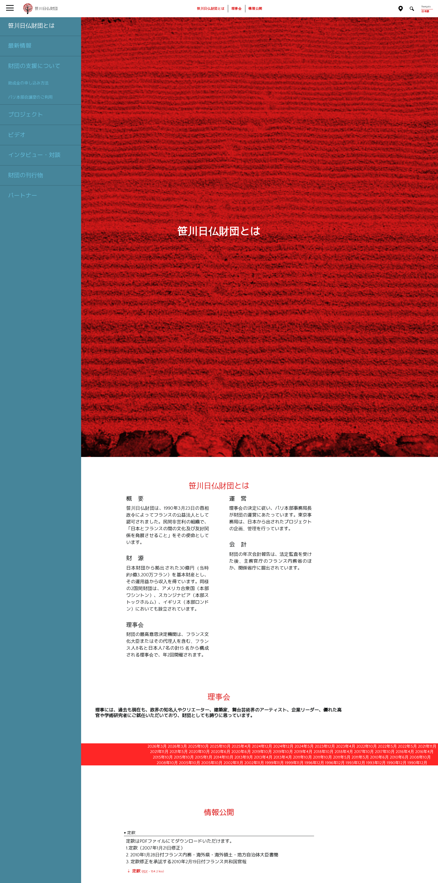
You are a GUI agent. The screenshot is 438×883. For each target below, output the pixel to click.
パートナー (22, 195)
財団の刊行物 (25, 175)
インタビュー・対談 (34, 155)
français (426, 6)
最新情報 (19, 45)
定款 (131, 832)
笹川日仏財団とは (31, 25)
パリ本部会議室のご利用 (30, 97)
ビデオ (17, 135)
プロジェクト (25, 114)
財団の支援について (34, 66)
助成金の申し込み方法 (28, 83)
